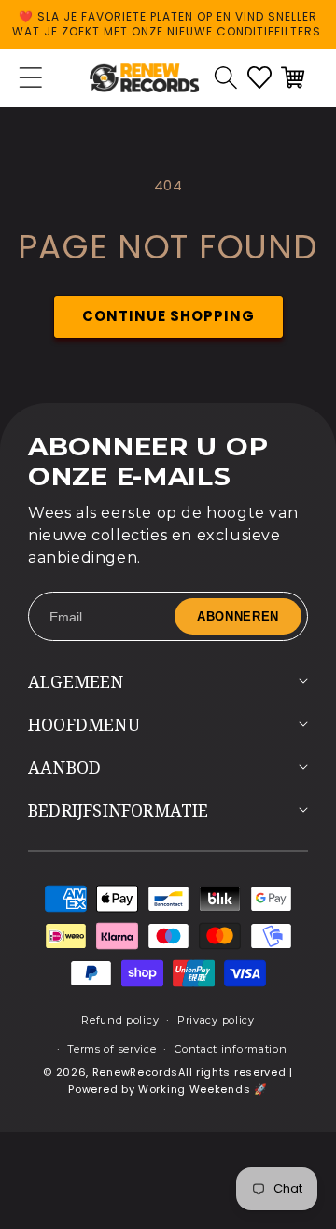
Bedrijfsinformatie (118, 810)
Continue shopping (168, 316)
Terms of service (111, 1048)
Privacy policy (216, 1019)
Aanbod (64, 767)
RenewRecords (135, 1072)
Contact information (231, 1048)
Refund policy (120, 1019)
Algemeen (76, 681)
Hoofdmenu (84, 724)
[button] (226, 77)
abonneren (238, 616)
